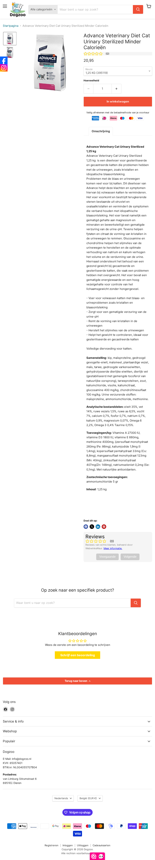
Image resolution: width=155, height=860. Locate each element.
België (88, 798)
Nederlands (61, 798)
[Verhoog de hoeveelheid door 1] (116, 89)
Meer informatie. (113, 548)
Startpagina (10, 25)
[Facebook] (4, 60)
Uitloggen (82, 845)
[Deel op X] (92, 526)
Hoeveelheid (91, 80)
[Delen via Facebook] (86, 526)
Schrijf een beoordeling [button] (77, 655)
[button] (9, 38)
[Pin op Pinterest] (104, 526)
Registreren (51, 845)
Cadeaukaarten (101, 845)
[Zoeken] (138, 9)
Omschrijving (101, 131)
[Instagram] (4, 68)
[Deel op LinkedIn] (98, 526)
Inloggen (68, 845)
